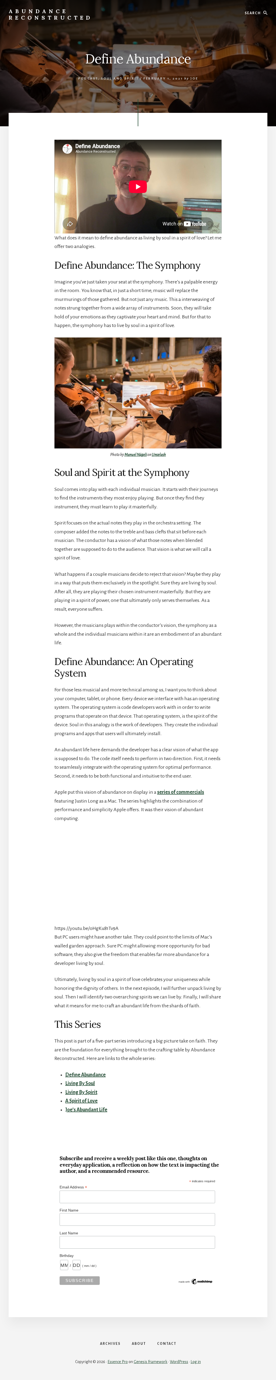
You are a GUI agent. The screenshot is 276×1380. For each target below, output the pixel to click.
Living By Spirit (81, 1092)
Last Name (69, 1233)
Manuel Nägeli (136, 454)
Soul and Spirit (120, 78)
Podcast (88, 78)
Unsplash (159, 454)
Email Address (73, 1187)
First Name (69, 1210)
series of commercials (180, 792)
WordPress (179, 1362)
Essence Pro (118, 1362)
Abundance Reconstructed (51, 14)
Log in (196, 1362)
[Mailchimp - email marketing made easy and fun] (195, 1284)
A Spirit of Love (81, 1101)
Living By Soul (80, 1083)
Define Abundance (85, 1074)
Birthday (67, 1255)
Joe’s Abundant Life (86, 1109)
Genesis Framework (150, 1362)
